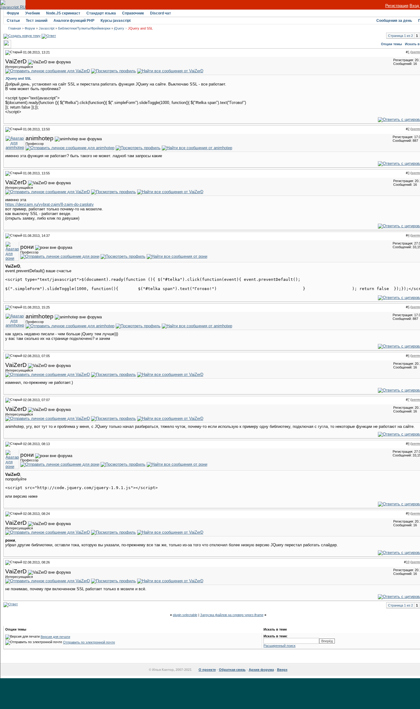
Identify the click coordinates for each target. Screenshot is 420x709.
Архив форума (261, 669)
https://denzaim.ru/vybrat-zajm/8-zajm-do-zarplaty (49, 204)
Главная (14, 28)
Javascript (46, 28)
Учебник (32, 13)
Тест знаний (36, 20)
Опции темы (391, 44)
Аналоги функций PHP (73, 20)
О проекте (207, 669)
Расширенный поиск (279, 645)
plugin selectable (185, 615)
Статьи (13, 20)
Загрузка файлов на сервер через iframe (231, 615)
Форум (13, 13)
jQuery (119, 28)
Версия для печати (55, 637)
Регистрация (396, 5)
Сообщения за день (394, 20)
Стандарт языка (101, 13)
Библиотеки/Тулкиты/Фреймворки (84, 28)
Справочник (133, 13)
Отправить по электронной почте (89, 642)
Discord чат (160, 13)
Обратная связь (232, 669)
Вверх (282, 669)
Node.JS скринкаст (63, 13)
